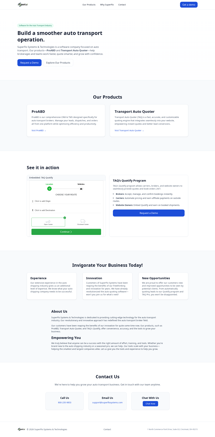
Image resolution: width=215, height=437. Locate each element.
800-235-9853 (64, 402)
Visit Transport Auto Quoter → (129, 130)
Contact (122, 4)
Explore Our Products (58, 62)
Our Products (89, 4)
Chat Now (150, 403)
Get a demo (188, 4)
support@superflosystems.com (107, 402)
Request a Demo (29, 62)
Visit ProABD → (39, 130)
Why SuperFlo (107, 4)
